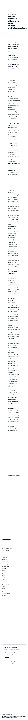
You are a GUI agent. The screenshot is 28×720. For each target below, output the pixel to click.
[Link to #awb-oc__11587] (4, 3)
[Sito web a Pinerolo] (9, 714)
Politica (16, 649)
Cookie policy (23, 712)
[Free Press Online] (21, 1)
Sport (15, 651)
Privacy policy (17, 712)
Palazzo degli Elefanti (13, 658)
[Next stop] (14, 461)
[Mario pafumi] (5, 543)
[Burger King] (14, 468)
